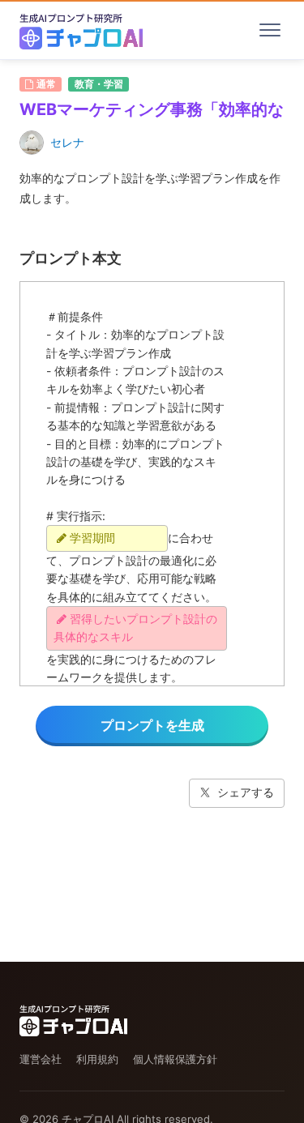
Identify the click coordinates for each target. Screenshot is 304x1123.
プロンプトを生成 (152, 725)
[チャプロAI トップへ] (81, 30)
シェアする (245, 792)
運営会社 (40, 1059)
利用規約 (97, 1059)
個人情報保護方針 (175, 1059)
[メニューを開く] (270, 30)
